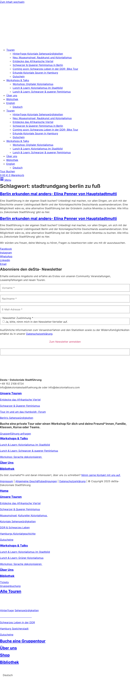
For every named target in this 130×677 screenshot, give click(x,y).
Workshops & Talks (17, 80)
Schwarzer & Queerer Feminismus (20, 405)
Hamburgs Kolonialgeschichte (18, 533)
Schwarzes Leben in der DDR (17, 622)
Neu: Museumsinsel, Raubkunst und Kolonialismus (42, 57)
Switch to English (10, 669)
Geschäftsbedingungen (43, 481)
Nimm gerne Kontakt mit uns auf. (100, 475)
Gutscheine (6, 539)
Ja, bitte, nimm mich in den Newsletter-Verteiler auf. (36, 321)
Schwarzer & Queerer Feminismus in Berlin (38, 65)
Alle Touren (10, 591)
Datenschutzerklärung (39, 333)
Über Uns (7, 462)
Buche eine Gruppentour (23, 641)
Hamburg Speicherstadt (14, 628)
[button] (65, 675)
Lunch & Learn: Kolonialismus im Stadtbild (38, 87)
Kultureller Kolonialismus (33, 515)
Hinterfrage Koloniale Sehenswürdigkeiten (38, 53)
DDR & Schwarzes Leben (15, 527)
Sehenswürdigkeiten (27, 610)
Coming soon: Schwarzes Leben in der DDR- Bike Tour (45, 68)
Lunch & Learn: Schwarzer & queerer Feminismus (42, 91)
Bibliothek (12, 99)
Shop (5, 655)
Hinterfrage (7, 610)
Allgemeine (22, 481)
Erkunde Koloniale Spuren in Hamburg (35, 72)
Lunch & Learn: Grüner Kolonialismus (21, 557)
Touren (10, 49)
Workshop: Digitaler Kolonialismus (33, 84)
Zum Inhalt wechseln (12, 1)
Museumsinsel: (8, 515)
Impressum (6, 481)
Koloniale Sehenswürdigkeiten (18, 521)
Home (4, 491)
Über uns (11, 95)
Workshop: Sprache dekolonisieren (21, 456)
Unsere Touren (11, 393)
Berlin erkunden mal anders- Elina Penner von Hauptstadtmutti (58, 193)
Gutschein (19, 76)
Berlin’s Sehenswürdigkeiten (16, 417)
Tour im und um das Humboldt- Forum (23, 411)
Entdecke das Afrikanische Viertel (33, 61)
